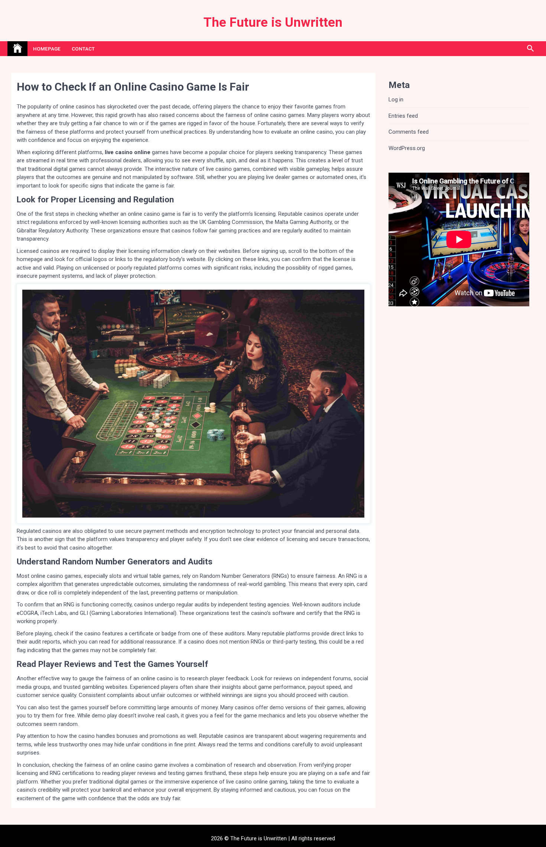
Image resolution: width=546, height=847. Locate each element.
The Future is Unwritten (273, 22)
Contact (83, 49)
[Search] (530, 48)
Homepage (47, 49)
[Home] (17, 48)
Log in (396, 99)
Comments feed (409, 131)
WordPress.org (407, 148)
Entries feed (403, 116)
